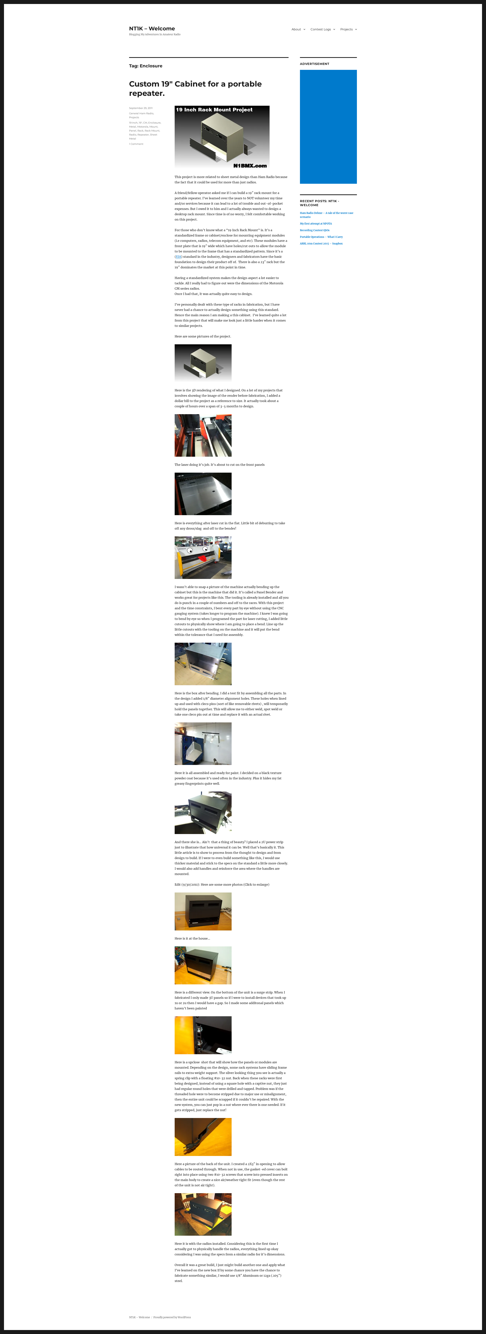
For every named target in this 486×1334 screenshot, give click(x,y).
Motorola (142, 126)
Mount (153, 126)
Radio (132, 134)
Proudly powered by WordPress (172, 1317)
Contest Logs (321, 29)
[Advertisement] (329, 127)
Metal (132, 126)
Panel (132, 130)
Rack (140, 130)
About (296, 29)
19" (140, 122)
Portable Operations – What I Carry (321, 237)
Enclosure (154, 122)
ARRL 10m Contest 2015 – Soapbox (321, 243)
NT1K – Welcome (152, 28)
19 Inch (133, 122)
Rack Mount (152, 130)
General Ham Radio (141, 113)
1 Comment (136, 143)
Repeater (143, 134)
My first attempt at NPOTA (316, 223)
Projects (346, 29)
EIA (178, 257)
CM (145, 122)
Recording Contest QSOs (315, 230)
